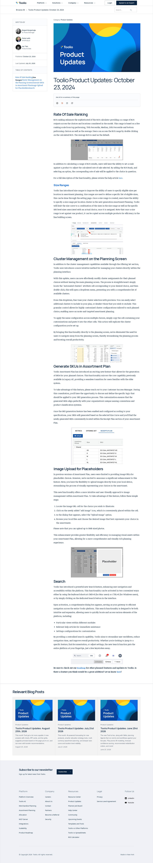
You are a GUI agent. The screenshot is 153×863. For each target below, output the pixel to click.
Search (32, 88)
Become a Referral (52, 815)
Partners (48, 810)
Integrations (23, 824)
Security (48, 819)
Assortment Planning (27, 810)
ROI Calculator (73, 837)
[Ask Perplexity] (67, 103)
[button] (42, 3)
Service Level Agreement (106, 801)
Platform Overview (26, 797)
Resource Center (74, 797)
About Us (48, 801)
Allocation (23, 815)
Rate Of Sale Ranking (24, 77)
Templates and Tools (76, 824)
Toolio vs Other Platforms (78, 828)
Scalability (23, 828)
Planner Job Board (75, 806)
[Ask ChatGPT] (57, 103)
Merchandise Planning (27, 806)
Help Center (72, 810)
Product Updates (74, 801)
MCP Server (23, 819)
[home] (22, 3)
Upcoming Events (75, 819)
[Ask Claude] (62, 103)
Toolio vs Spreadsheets (77, 833)
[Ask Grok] (72, 103)
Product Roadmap (26, 833)
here (120, 178)
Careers (48, 797)
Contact (48, 806)
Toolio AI (22, 801)
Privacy (99, 797)
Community (72, 815)
